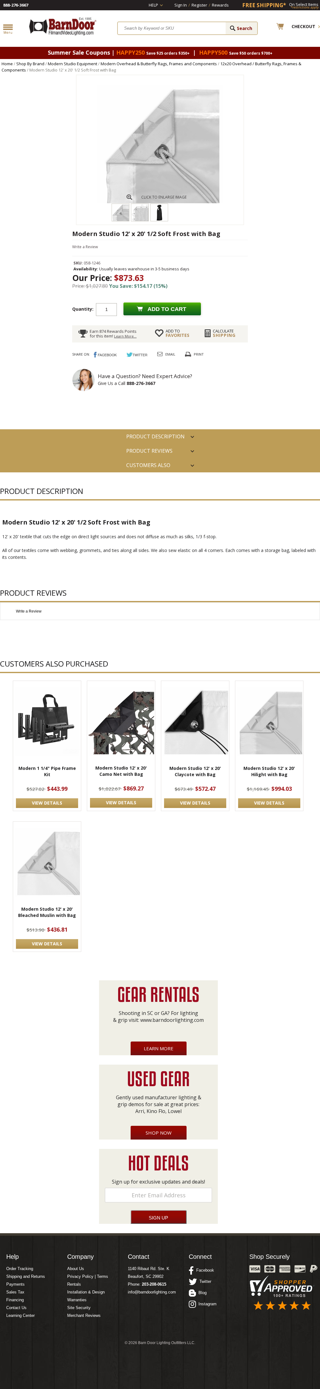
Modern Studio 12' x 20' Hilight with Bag (269, 771)
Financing (15, 1300)
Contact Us (16, 1307)
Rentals (74, 1284)
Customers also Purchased (148, 467)
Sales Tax (15, 1292)
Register (199, 5)
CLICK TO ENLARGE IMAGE (164, 197)
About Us (75, 1268)
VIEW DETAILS (47, 803)
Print (199, 354)
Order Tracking (19, 1268)
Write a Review (85, 246)
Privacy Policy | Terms (87, 1276)
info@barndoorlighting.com (152, 1292)
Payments (15, 1284)
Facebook (204, 1270)
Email (170, 354)
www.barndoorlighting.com (172, 1020)
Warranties (77, 1300)
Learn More (158, 1048)
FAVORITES (177, 333)
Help (153, 5)
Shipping (224, 333)
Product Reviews (149, 450)
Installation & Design (86, 1292)
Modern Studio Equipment (72, 63)
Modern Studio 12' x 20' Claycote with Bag (195, 771)
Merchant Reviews (84, 1315)
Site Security (79, 1307)
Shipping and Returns (25, 1276)
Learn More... (125, 336)
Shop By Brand (30, 63)
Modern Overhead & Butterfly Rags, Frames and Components (159, 63)
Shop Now (159, 1133)
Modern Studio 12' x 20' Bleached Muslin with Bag (47, 912)
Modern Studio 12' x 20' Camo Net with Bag (121, 771)
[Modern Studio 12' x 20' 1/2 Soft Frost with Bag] (160, 201)
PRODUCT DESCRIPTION (155, 436)
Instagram (206, 1304)
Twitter (204, 1281)
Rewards (220, 5)
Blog (201, 1292)
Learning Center (20, 1315)
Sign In (180, 5)
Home (7, 63)
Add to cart (167, 309)
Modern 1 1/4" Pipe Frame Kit (47, 771)
